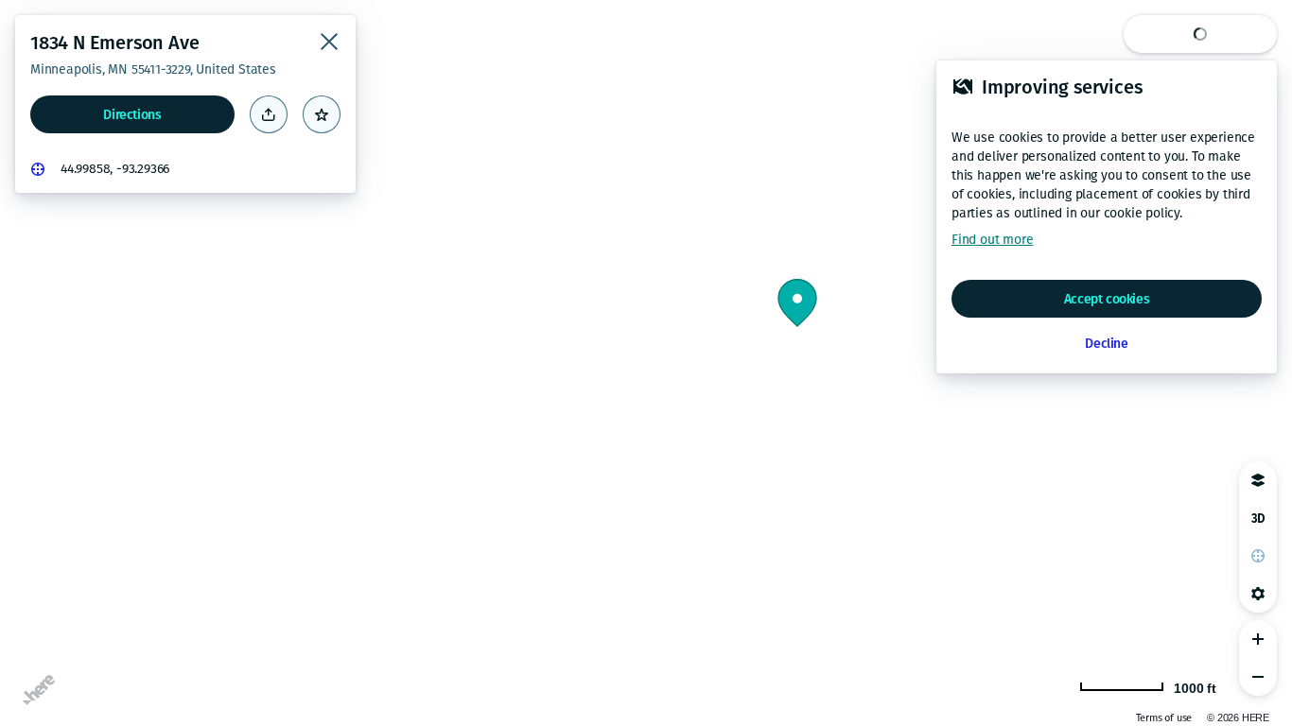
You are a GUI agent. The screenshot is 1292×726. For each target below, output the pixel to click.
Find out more (992, 240)
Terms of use (1164, 718)
